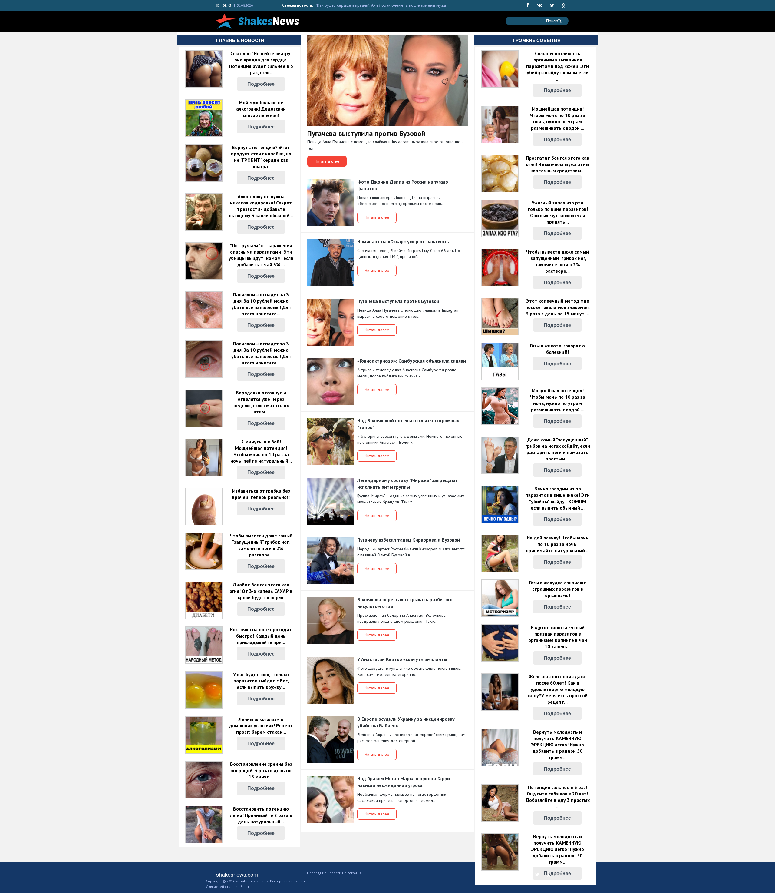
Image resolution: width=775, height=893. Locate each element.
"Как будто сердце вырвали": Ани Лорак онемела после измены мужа (381, 5)
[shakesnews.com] (257, 21)
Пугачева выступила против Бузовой (367, 133)
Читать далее (327, 161)
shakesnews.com (237, 874)
